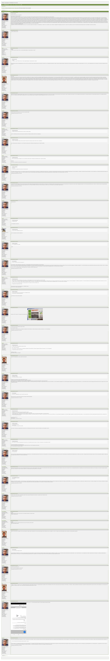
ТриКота (3, 155)
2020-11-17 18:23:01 (15, 128)
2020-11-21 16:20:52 (15, 439)
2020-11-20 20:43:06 (15, 325)
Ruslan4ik (3, 12)
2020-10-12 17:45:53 (15, 57)
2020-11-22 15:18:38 (15, 565)
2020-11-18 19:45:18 (15, 200)
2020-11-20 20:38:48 (15, 289)
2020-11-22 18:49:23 (15, 583)
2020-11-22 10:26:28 (15, 511)
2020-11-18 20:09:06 (15, 218)
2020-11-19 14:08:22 (15, 241)
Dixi (2, 355)
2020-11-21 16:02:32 (15, 421)
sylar (2, 227)
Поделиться (12, 12)
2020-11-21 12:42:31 (15, 355)
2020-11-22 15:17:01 (15, 547)
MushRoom (3, 128)
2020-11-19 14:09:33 (15, 259)
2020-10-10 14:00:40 (15, 30)
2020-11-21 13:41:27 (15, 391)
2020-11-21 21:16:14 (15, 466)
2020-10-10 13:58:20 (15, 12)
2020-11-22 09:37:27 (15, 493)
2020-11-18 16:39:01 (15, 155)
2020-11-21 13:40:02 (15, 373)
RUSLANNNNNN (4, 466)
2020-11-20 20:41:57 (15, 307)
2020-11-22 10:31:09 (15, 520)
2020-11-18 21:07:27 (15, 227)
